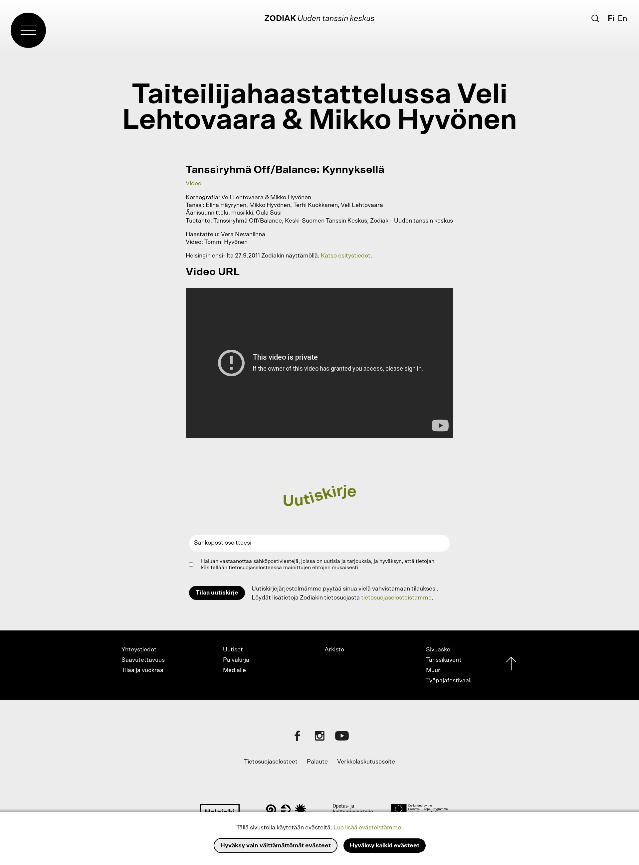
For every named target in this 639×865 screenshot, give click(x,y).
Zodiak (280, 19)
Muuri (434, 670)
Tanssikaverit (444, 660)
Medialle (234, 670)
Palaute (317, 762)
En (622, 19)
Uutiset (233, 650)
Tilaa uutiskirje (217, 593)
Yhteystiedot (138, 650)
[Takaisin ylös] (511, 665)
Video (193, 184)
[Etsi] (595, 18)
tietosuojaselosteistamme (396, 598)
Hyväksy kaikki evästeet (384, 846)
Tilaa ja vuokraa (142, 670)
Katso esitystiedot (345, 256)
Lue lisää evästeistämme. (368, 828)
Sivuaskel (439, 650)
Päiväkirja (236, 660)
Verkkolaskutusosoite (366, 762)
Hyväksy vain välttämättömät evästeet (275, 846)
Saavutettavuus (143, 660)
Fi (611, 19)
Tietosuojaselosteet (271, 762)
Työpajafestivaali (449, 681)
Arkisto (334, 650)
